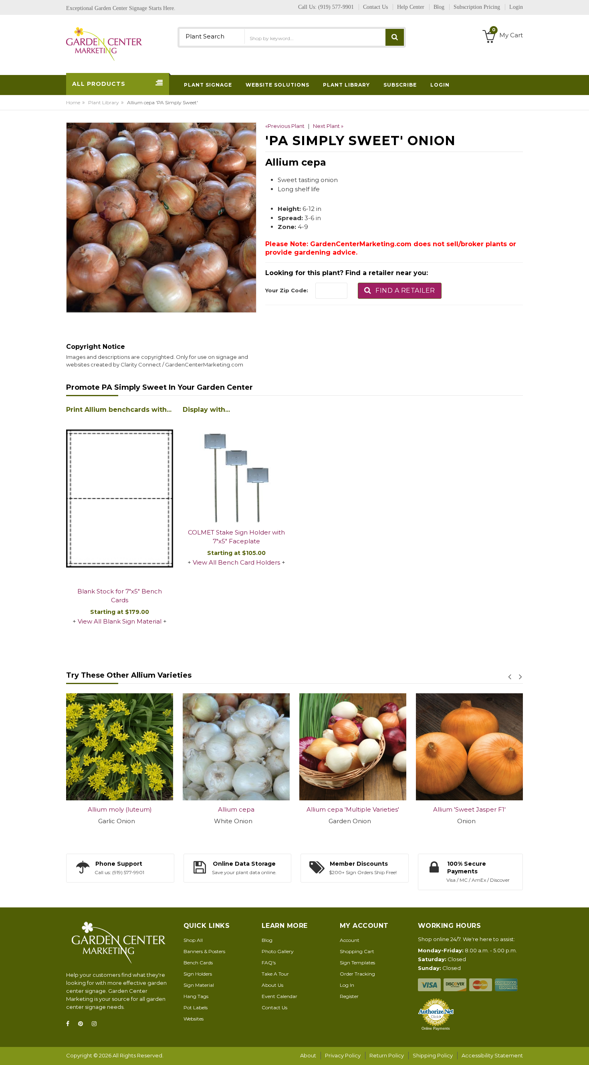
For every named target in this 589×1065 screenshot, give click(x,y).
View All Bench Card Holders (236, 562)
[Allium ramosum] (523, 746)
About (308, 1055)
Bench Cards (198, 963)
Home (73, 102)
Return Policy (386, 1055)
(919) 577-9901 (336, 7)
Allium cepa (173, 809)
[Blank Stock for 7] (119, 499)
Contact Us (274, 1007)
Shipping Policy (433, 1055)
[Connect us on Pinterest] (83, 1024)
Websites (194, 1019)
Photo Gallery (278, 951)
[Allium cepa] (173, 746)
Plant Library (103, 102)
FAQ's (269, 963)
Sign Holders (198, 974)
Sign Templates (357, 963)
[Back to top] (580, 1050)
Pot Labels (196, 1007)
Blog (267, 940)
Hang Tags (196, 996)
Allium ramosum (523, 809)
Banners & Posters (204, 951)
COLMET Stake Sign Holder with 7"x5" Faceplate (236, 536)
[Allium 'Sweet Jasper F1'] (406, 746)
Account (349, 940)
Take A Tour (275, 974)
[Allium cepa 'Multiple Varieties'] (290, 746)
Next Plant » (328, 126)
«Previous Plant (285, 126)
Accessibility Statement (492, 1055)
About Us (272, 985)
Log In (347, 985)
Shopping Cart (357, 951)
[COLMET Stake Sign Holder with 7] (236, 469)
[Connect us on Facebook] (70, 1024)
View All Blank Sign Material (119, 621)
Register (349, 996)
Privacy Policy (343, 1055)
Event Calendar (279, 996)
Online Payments (436, 1029)
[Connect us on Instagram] (96, 1024)
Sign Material (199, 985)
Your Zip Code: (286, 290)
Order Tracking (357, 974)
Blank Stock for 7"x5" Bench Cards (119, 595)
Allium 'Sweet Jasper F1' (407, 809)
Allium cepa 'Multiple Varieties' (290, 809)
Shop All (193, 940)
